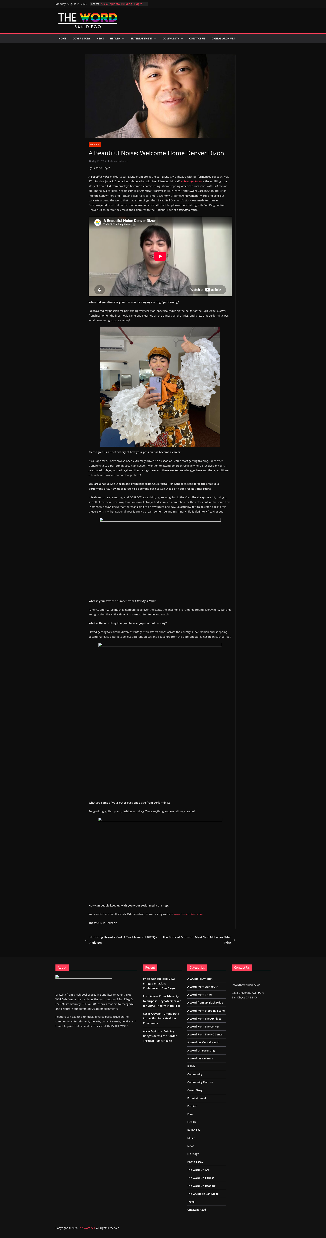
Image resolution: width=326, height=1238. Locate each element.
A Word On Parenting (201, 1050)
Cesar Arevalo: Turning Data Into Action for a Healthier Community (122, 5)
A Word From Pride (199, 994)
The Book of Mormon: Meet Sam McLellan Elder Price (197, 940)
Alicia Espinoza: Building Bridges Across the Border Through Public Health (160, 1035)
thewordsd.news (119, 161)
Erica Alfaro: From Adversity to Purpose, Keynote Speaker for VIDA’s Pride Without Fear (162, 1000)
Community (171, 38)
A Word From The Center (203, 1026)
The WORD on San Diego (203, 1194)
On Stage (94, 144)
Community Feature (200, 1082)
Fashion (192, 1106)
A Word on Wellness (200, 1058)
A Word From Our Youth (202, 986)
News (100, 38)
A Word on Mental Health (203, 1042)
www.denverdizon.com (188, 914)
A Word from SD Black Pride (205, 1002)
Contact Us (197, 38)
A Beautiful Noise (191, 181)
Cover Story (81, 38)
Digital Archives (223, 38)
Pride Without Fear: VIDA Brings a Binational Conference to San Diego (159, 983)
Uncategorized (196, 1209)
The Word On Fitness (200, 1178)
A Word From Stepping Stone (206, 1010)
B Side (191, 1066)
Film (190, 1114)
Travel (191, 1201)
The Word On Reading (201, 1186)
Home (62, 38)
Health (115, 38)
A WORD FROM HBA (199, 979)
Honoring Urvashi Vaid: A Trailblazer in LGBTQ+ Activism (123, 940)
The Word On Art (198, 1170)
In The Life (194, 1130)
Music (191, 1138)
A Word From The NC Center (205, 1034)
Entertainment (141, 38)
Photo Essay (195, 1162)
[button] (122, 38)
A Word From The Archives (204, 1018)
